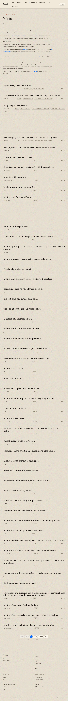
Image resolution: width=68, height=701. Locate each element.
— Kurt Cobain (5, 140)
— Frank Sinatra (6, 108)
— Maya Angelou (6, 494)
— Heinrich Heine (6, 391)
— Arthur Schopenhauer (7, 566)
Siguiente (41, 636)
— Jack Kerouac (6, 381)
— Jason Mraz (5, 332)
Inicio (13, 2)
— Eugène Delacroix (6, 608)
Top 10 (25, 2)
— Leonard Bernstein (7, 553)
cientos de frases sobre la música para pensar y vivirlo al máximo (28, 56)
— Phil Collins (5, 302)
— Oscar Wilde (5, 401)
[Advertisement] (34, 124)
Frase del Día (15, 6)
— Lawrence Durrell (6, 200)
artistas (35, 35)
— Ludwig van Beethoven (7, 262)
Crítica (37, 150)
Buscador (37, 670)
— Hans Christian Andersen (8, 272)
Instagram (34, 71)
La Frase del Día (38, 677)
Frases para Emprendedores (58, 108)
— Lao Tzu (5, 342)
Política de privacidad (39, 686)
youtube (25, 49)
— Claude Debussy (6, 618)
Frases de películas (9, 23)
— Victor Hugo (5, 252)
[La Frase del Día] (64, 697)
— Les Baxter (5, 190)
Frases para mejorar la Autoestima (43, 98)
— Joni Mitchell (6, 229)
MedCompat (38, 682)
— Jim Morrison (6, 150)
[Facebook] (61, 697)
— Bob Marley (5, 98)
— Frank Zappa (6, 474)
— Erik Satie (5, 434)
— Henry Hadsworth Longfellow (9, 464)
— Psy (4, 292)
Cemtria (37, 684)
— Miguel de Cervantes (7, 543)
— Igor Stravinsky (6, 352)
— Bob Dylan (5, 504)
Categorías (19, 2)
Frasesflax (6, 4)
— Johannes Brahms (6, 576)
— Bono (4, 239)
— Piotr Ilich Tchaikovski (7, 628)
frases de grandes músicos (19, 35)
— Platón (4, 362)
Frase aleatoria (38, 663)
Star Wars (5, 686)
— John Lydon (5, 371)
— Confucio (5, 524)
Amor (31, 88)
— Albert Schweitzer (6, 170)
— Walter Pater (5, 484)
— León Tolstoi (5, 322)
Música (26, 88)
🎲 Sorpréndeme (33, 2)
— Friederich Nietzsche (7, 180)
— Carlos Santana (6, 586)
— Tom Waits (5, 514)
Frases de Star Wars (39, 679)
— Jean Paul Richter (6, 421)
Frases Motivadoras (39, 88)
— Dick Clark (5, 160)
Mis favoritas (42, 2)
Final (46, 636)
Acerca (48, 2)
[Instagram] (58, 697)
